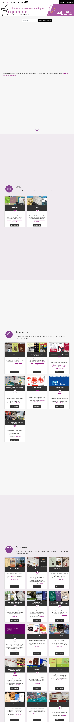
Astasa (37, 569)
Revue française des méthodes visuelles (14, 422)
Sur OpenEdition (17, 436)
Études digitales (37, 387)
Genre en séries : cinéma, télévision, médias (15, 669)
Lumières (59, 669)
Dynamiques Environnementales (37, 603)
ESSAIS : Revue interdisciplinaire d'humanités (59, 603)
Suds (37, 704)
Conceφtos (15, 207)
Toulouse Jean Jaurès (13, 577)
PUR (32, 363)
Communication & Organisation (59, 354)
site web (20, 363)
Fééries (15, 636)
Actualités (13, 2)
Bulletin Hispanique (59, 569)
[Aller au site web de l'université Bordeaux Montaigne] (26, 2)
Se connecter (70, 2)
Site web (41, 583)
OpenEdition (38, 363)
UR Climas (36, 220)
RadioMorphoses (59, 387)
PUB (64, 366)
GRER (57, 402)
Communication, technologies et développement (14, 388)
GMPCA (43, 361)
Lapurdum (37, 669)
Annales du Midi (14, 569)
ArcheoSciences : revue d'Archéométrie (37, 354)
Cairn (37, 364)
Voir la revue (14, 225)
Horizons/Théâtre (59, 636)
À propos (20, 2)
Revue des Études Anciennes (14, 704)
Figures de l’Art (37, 636)
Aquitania (14, 354)
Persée (16, 363)
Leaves (37, 207)
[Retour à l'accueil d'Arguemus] (5, 2)
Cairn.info (60, 679)
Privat (12, 576)
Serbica (59, 704)
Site (17, 579)
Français (62, 2)
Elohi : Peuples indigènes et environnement (14, 603)
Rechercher (43, 20)
